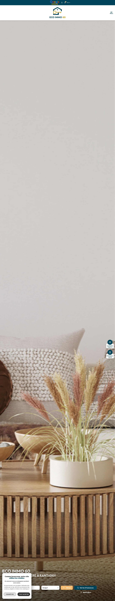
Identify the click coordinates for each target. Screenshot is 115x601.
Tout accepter (24, 594)
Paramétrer (10, 594)
